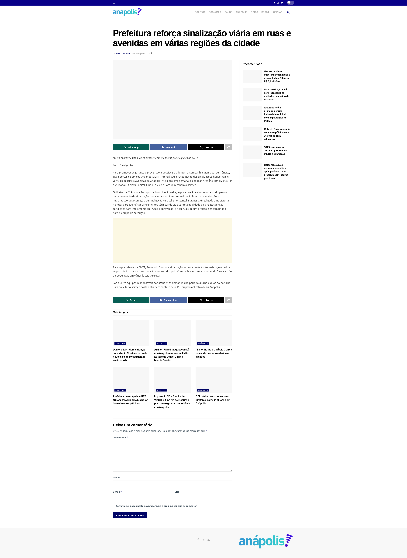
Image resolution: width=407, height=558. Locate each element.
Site (177, 491)
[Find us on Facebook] (274, 3)
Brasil (265, 12)
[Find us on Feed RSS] (282, 3)
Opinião (278, 12)
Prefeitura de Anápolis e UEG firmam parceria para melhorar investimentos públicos (130, 400)
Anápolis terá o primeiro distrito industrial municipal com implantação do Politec (275, 114)
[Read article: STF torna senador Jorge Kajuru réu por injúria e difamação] (252, 152)
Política (200, 12)
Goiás (254, 12)
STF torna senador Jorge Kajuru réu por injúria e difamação (275, 150)
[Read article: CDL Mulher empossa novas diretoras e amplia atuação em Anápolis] (214, 380)
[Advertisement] (172, 240)
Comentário (120, 437)
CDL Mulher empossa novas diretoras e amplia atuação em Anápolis (213, 400)
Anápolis (241, 12)
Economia (215, 12)
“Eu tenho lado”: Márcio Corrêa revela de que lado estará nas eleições (214, 353)
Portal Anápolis (123, 53)
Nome (117, 477)
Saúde (228, 12)
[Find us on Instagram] (278, 3)
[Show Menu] (114, 3)
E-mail (117, 491)
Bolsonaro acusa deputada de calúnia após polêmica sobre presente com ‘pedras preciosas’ (276, 171)
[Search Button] (288, 12)
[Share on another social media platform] (228, 147)
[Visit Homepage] (127, 12)
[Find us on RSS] (208, 540)
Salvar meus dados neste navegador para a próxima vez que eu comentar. (156, 505)
